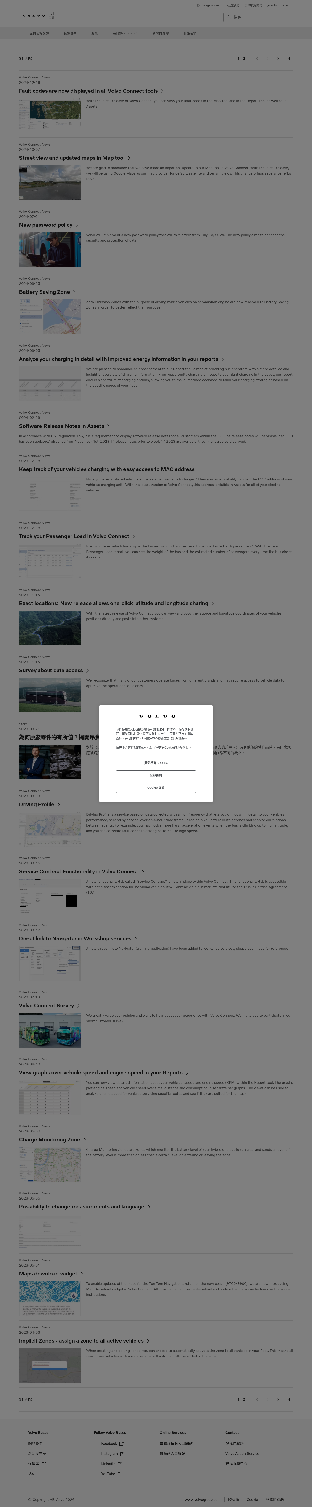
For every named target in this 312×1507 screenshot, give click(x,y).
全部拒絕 (156, 775)
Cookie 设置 (156, 787)
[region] (156, 753)
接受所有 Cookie (156, 763)
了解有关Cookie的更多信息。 (172, 747)
